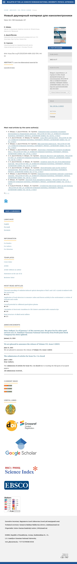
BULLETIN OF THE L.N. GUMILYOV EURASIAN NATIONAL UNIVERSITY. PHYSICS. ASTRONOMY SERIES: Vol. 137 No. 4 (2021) (40, 140)
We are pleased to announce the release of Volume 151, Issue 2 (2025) (32, 344)
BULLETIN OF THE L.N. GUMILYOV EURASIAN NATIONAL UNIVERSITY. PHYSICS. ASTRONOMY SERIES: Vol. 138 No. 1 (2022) (39, 146)
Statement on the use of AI (13, 274)
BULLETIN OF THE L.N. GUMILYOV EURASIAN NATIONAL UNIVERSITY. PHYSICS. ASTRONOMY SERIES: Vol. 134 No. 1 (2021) (39, 182)
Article (6, 266)
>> (8, 193)
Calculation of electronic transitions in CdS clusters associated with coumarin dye (31, 309)
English (6, 224)
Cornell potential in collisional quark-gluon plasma (21, 304)
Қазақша (7, 230)
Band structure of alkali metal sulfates (17, 314)
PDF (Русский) (56, 48)
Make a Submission (12, 211)
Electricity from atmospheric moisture (39, 180)
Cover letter (8, 262)
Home (6, 10)
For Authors (7, 246)
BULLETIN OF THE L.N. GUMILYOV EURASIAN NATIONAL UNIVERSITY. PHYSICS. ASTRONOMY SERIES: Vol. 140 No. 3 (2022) (38, 135)
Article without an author (12, 270)
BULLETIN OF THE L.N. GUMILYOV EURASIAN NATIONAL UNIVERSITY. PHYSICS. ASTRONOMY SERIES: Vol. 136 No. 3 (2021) (40, 158)
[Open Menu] (4, 2)
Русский (7, 227)
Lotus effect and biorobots (49, 138)
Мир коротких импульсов (47, 144)
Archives (13, 10)
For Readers (7, 243)
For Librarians (8, 249)
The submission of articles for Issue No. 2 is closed (24, 356)
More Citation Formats (58, 92)
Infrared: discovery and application (52, 156)
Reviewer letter (9, 277)
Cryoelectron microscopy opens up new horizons (56, 186)
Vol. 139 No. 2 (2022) (24, 10)
